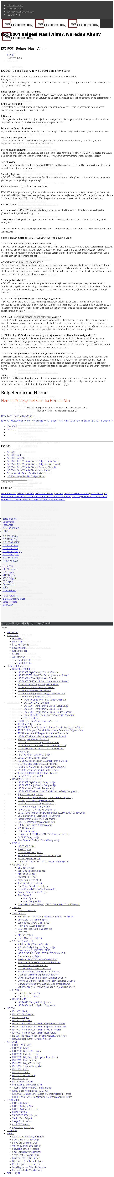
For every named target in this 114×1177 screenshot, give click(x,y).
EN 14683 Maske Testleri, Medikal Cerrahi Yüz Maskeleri (45, 916)
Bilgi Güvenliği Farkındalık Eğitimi (27, 1161)
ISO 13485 (12, 739)
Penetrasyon (9, 584)
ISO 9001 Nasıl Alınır (22, 589)
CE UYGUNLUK (19, 403)
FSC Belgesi (8, 572)
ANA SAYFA (12, 51)
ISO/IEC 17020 (25, 100)
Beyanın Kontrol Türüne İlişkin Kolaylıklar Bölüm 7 (42, 977)
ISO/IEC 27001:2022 (22, 635)
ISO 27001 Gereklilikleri (23, 1075)
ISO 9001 (11, 451)
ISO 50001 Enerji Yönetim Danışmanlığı (37, 785)
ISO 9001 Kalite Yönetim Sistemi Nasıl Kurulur (29, 470)
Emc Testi (22, 931)
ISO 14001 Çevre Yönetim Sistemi (34, 146)
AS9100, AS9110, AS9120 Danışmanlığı (36, 332)
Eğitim (5, 530)
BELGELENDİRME (21, 669)
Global (15, 653)
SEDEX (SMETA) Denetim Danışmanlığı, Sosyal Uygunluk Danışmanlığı (51, 812)
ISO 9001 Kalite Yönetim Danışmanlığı (36, 788)
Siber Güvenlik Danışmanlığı (25, 1139)
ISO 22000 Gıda (10, 545)
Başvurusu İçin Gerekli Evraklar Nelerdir (26, 473)
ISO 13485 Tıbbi (10, 557)
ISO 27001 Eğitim (20, 1069)
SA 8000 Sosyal (10, 560)
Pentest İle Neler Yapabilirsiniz (27, 1170)
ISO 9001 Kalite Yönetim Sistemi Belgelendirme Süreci (28, 594)
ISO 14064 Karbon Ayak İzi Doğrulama (36, 568)
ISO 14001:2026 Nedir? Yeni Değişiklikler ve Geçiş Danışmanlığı (48, 791)
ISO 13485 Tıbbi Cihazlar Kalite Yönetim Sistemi (33, 496)
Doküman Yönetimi (27, 451)
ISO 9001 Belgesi (20, 586)
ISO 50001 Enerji (11, 548)
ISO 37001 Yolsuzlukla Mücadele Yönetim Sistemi (42, 745)
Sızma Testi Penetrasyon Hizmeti (28, 1136)
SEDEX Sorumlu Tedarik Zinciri (32, 757)
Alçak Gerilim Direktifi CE (29, 418)
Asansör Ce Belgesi (27, 876)
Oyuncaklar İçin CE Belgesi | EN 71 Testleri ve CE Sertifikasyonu (49, 904)
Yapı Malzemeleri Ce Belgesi (31, 409)
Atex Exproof (24, 433)
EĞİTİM (16, 375)
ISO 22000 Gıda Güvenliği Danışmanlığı (36, 803)
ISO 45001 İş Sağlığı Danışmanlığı (34, 806)
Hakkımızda (17, 66)
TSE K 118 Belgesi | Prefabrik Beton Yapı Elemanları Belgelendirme (38, 206)
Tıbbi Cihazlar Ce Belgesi (30, 883)
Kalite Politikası (19, 79)
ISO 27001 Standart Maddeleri (27, 1066)
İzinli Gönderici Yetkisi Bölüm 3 (33, 516)
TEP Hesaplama (31, 189)
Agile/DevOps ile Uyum (23, 1127)
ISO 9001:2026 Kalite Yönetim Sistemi (36, 687)
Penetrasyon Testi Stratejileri (26, 1164)
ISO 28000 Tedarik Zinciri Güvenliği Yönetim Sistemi (43, 760)
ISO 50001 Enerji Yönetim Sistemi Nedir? (43, 173)
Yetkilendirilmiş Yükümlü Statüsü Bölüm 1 (37, 506)
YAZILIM (16, 448)
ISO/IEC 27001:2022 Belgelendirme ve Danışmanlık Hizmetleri (42, 1096)
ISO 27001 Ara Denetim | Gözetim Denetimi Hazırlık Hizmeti (41, 1093)
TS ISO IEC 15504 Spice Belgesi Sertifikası (38, 684)
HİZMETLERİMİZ (15, 112)
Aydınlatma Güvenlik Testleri (31, 925)
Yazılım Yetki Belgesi (22, 1118)
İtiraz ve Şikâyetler (21, 73)
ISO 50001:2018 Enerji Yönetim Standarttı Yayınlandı (48, 714)
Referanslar (18, 641)
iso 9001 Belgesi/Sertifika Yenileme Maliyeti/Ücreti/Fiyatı (29, 618)
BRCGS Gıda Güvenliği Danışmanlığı (35, 824)
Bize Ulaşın (8, 604)
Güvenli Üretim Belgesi (29, 555)
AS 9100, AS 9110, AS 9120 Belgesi (35, 754)
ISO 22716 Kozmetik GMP (31, 776)
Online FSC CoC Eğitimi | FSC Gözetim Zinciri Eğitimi (43, 861)
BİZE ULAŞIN (13, 794)
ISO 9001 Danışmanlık (102, 420)
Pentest (10, 748)
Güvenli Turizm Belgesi (29, 558)
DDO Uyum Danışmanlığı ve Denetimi (36, 800)
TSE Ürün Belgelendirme (30, 724)
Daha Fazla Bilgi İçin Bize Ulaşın (16, 415)
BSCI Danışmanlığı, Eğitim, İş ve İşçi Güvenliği (39, 815)
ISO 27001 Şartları (21, 1072)
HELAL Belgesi (10, 569)
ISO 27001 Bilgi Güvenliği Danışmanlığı (36, 782)
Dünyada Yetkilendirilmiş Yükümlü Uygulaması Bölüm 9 (34, 542)
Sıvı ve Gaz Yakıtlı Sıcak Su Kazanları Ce (37, 427)
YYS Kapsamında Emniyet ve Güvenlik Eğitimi (39, 855)
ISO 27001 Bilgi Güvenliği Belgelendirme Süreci (35, 1057)
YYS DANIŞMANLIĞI (22, 485)
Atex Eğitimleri (30, 436)
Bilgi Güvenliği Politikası (14, 598)
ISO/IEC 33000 (19, 717)
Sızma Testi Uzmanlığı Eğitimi (26, 1154)
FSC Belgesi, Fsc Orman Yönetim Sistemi (37, 721)
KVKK (5, 587)
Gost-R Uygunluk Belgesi (30, 482)
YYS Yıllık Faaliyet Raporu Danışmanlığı (36, 491)
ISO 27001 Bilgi (10, 539)
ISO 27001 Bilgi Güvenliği (71, 496)
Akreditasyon (18, 656)
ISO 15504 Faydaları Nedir (25, 1109)
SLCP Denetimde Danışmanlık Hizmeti (36, 351)
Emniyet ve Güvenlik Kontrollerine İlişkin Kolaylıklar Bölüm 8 (46, 980)
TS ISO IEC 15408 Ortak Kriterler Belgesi (37, 280)
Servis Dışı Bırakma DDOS (25, 1142)
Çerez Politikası (10, 601)
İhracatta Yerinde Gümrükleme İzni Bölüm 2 (39, 962)
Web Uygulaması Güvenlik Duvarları (29, 1167)
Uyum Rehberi (9, 590)
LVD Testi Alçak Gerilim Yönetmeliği (35, 928)
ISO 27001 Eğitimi (26, 846)
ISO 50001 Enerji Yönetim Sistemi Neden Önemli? (47, 711)
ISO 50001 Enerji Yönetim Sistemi (34, 696)
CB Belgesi (8, 581)
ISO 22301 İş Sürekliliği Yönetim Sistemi (37, 678)
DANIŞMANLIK (20, 296)
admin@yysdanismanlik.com (20, 11)
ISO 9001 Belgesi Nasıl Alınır (55, 420)
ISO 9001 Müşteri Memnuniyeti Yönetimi (21, 420)
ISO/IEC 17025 (25, 103)
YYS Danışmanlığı (11, 527)
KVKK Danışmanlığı (27, 831)
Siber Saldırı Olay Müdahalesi (26, 1151)
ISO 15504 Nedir (20, 708)
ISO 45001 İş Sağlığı (12, 551)
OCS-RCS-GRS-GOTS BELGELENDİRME (37, 763)
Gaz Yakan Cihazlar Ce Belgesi (33, 424)
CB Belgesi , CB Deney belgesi (32, 919)
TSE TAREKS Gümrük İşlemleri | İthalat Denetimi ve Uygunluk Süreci (50, 727)
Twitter (10, 429)
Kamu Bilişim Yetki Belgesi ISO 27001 (30, 1090)
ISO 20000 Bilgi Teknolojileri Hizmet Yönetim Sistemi (43, 681)
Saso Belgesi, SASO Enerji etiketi (33, 922)
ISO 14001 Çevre (11, 554)
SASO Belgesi (9, 578)
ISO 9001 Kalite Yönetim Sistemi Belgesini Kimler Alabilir (34, 464)
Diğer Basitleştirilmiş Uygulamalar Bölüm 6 (38, 525)
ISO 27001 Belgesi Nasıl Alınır (26, 641)
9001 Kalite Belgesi (11, 493)
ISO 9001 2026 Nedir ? (23, 583)
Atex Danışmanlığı (32, 439)
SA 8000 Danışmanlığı (28, 369)
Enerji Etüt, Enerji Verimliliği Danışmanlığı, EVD (45, 699)
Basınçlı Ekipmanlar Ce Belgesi (32, 430)
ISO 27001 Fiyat (20, 1078)
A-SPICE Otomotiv (21, 1124)
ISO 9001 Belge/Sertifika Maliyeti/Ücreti (26, 476)
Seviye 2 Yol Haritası (22, 1121)
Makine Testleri (25, 479)
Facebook (12, 425)
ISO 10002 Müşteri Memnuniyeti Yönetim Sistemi (42, 736)
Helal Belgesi (24, 751)
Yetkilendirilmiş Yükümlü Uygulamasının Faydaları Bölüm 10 (36, 548)
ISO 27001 (12, 629)
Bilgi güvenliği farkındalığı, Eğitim (27, 1084)
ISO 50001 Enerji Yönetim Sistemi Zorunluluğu (45, 705)
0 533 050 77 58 (15, 8)
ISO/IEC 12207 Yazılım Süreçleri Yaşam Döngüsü (41, 766)
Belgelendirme (10, 518)
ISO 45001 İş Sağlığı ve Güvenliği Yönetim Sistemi (41, 693)
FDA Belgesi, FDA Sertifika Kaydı (33, 739)
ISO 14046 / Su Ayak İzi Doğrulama (35, 564)
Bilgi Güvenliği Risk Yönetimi (36, 493)
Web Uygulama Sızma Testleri (26, 1145)
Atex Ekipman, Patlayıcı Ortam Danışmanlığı (39, 372)
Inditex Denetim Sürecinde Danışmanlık (37, 818)
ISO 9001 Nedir (20, 580)
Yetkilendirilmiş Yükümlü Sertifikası (34, 488)
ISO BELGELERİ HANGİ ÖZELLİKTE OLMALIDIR (41, 953)
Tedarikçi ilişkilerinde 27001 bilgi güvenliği (32, 1087)
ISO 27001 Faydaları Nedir (25, 1054)
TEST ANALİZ (19, 913)
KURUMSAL (12, 60)
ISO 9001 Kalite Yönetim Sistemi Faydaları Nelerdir (31, 467)
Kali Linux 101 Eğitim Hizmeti (26, 1158)
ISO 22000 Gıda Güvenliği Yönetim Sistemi (38, 235)
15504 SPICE (13, 702)
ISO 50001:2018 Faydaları (36, 702)
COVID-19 (17, 989)
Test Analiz (8, 524)
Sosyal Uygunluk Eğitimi (29, 858)
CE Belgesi (89, 493)
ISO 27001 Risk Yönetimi (24, 653)
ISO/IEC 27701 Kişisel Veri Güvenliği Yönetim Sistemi (43, 675)
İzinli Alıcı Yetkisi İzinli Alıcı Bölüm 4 (34, 519)
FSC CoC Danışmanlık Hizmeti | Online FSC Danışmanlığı (45, 797)
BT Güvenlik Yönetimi (22, 1081)
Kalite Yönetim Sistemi (80, 420)
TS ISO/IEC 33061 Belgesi (24, 1115)
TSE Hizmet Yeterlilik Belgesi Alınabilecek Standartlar (43, 733)
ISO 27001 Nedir (20, 1048)
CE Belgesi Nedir (26, 406)
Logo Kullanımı (19, 647)
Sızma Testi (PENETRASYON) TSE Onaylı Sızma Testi (43, 834)
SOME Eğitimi (24, 849)
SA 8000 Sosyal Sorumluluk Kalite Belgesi (38, 769)
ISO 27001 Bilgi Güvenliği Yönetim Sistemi (38, 672)
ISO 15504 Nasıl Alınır (23, 711)
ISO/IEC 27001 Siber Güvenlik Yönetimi (21, 499)
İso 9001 (11, 54)
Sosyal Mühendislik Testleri (25, 1148)
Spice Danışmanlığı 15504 (30, 314)
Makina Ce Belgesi (27, 412)
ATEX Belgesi (9, 575)
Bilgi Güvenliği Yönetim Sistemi (66, 493)
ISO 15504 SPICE (11, 542)
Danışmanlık (8, 521)
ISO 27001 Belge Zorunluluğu (26, 656)
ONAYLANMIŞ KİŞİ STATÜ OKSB (34, 950)
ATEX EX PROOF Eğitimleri (30, 852)
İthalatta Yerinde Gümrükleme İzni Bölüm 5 (39, 522)
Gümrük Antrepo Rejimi (29, 503)
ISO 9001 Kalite (10, 536)
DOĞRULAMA (19, 561)
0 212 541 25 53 (15, 5)
